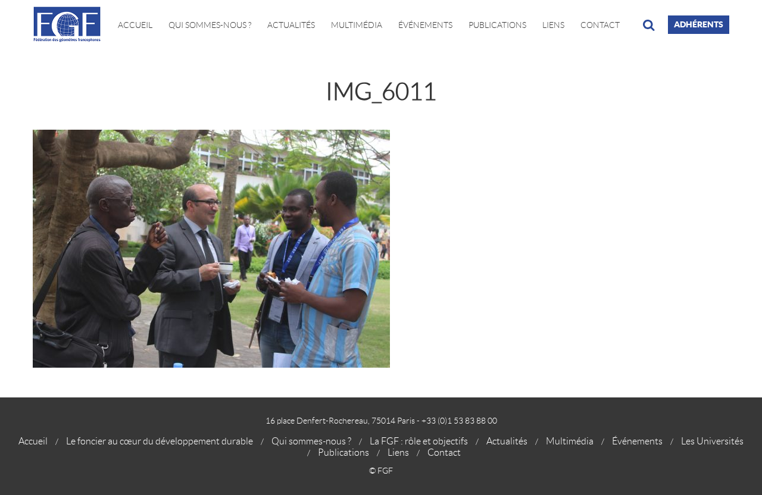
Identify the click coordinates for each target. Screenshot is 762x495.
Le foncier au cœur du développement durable (159, 441)
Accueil (135, 25)
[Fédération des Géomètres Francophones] (71, 24)
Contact (600, 25)
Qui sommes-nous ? (311, 441)
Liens (553, 25)
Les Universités (712, 441)
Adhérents (698, 24)
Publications (497, 25)
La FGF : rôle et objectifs (419, 441)
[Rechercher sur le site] (648, 25)
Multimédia (356, 25)
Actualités (291, 25)
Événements (425, 25)
